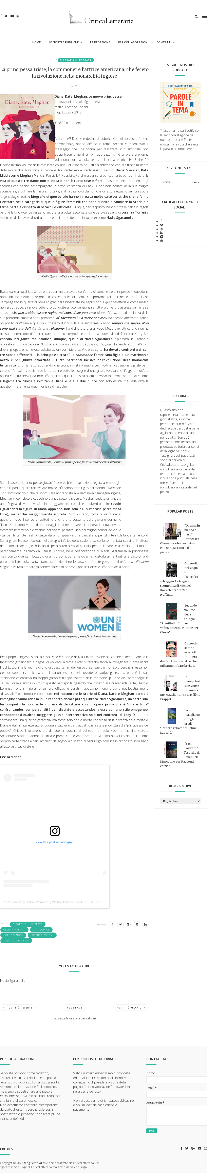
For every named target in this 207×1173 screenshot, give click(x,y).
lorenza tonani (42, 935)
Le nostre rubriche (64, 42)
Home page (74, 1007)
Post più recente (19, 1007)
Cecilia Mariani (14, 929)
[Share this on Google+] (129, 924)
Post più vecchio (129, 1007)
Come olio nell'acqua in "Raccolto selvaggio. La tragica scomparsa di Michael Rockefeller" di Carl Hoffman (179, 579)
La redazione (100, 42)
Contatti (163, 42)
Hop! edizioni (13, 935)
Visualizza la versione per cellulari (74, 1018)
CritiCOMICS (41, 929)
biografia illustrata (76, 60)
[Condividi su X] (120, 924)
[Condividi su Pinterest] (137, 924)
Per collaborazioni (133, 42)
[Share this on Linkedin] (145, 924)
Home (36, 42)
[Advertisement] (180, 318)
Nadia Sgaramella (16, 940)
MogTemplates (34, 1163)
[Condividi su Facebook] (112, 924)
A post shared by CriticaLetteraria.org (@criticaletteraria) (39, 902)
